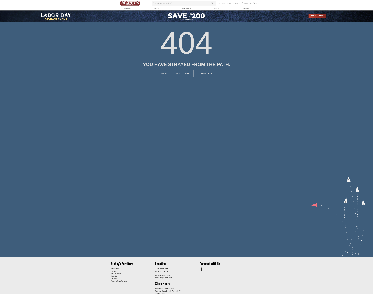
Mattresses (127, 8)
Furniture (156, 8)
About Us (216, 8)
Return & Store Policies (119, 281)
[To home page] (130, 3)
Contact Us (245, 8)
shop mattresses (317, 15)
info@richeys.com (166, 278)
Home (164, 74)
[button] (219, 3)
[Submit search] (212, 3)
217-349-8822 (165, 275)
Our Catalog (183, 74)
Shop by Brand (186, 8)
